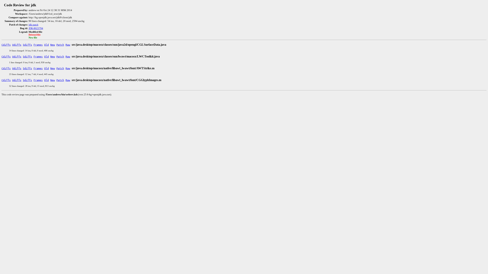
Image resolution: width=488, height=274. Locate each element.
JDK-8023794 (36, 28)
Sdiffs (27, 44)
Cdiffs (6, 44)
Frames (38, 44)
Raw (68, 44)
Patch (60, 44)
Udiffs (16, 44)
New (52, 44)
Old (46, 44)
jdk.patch (33, 24)
